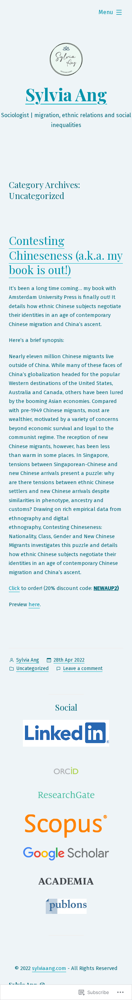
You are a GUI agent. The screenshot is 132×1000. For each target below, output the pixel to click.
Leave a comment (82, 669)
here (34, 604)
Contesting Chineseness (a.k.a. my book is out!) (66, 255)
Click (14, 588)
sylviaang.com (49, 968)
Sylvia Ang (66, 94)
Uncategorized (32, 668)
